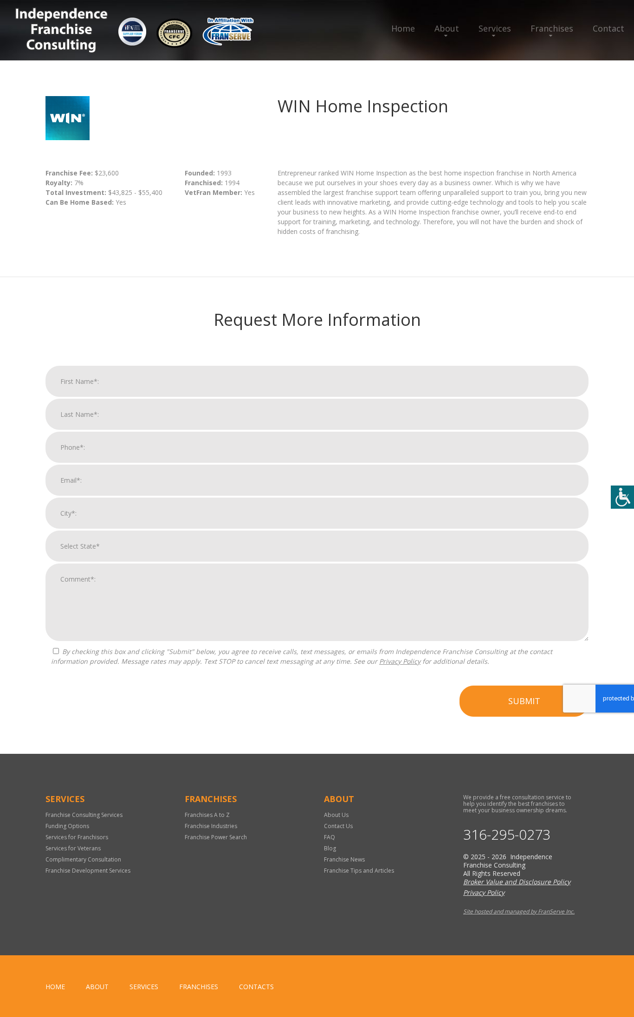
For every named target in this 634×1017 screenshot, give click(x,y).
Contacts (256, 986)
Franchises (551, 28)
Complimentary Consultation (83, 859)
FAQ (329, 837)
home (55, 986)
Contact (608, 28)
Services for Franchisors (76, 837)
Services (495, 28)
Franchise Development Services (87, 870)
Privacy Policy (400, 661)
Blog (330, 848)
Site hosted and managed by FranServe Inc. (519, 911)
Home (403, 28)
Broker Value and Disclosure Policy (516, 881)
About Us (336, 815)
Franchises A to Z (207, 815)
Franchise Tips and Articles (359, 870)
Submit (524, 700)
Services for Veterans (73, 848)
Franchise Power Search (216, 837)
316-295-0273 (506, 835)
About (446, 28)
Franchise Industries (211, 826)
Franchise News (344, 859)
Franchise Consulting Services (84, 815)
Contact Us (338, 826)
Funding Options (67, 826)
